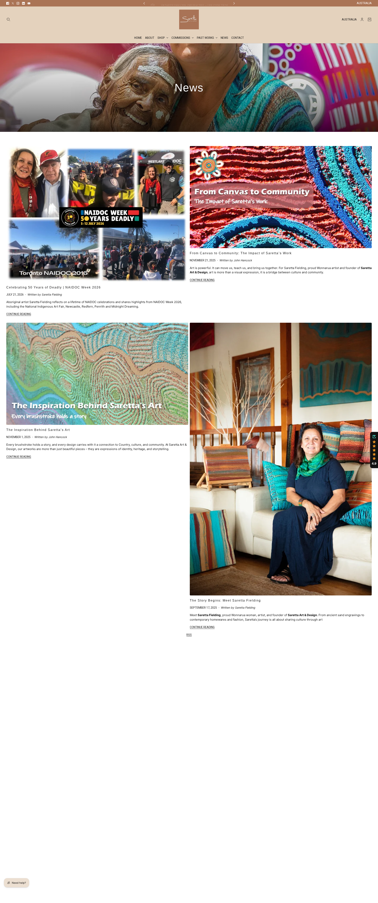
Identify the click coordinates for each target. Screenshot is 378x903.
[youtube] (29, 3)
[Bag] (369, 19)
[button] (374, 450)
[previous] (144, 3)
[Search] (8, 19)
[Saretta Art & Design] (189, 19)
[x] (13, 3)
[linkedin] (23, 3)
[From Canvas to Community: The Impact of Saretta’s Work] (281, 197)
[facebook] (8, 3)
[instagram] (18, 3)
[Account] (362, 19)
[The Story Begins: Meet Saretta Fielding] (281, 459)
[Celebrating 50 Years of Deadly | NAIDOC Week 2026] (97, 214)
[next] (234, 3)
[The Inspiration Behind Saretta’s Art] (97, 374)
